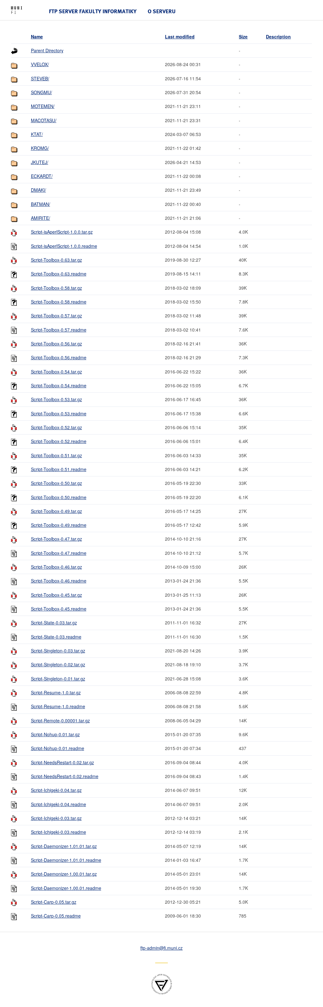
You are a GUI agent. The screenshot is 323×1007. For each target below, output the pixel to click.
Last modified (180, 36)
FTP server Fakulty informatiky (93, 11)
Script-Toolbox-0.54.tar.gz (56, 371)
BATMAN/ (40, 204)
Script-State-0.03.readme (56, 637)
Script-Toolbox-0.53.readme (58, 413)
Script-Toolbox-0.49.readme (58, 525)
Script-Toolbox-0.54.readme (58, 385)
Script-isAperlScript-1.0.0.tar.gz (62, 232)
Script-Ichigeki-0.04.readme (58, 804)
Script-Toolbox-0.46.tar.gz (56, 567)
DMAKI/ (38, 190)
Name (37, 36)
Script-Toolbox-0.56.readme (58, 357)
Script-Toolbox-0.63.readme (58, 273)
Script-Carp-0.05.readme (56, 916)
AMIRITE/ (40, 218)
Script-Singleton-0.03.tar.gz (58, 650)
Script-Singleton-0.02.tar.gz (58, 664)
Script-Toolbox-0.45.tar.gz (56, 595)
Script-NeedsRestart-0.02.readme (64, 776)
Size (243, 36)
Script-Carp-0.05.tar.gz (53, 902)
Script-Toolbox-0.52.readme (58, 441)
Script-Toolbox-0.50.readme (58, 497)
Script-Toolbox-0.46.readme (58, 580)
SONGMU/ (41, 92)
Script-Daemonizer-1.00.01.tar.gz (64, 874)
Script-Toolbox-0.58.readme (58, 302)
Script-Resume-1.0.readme (58, 706)
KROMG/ (40, 148)
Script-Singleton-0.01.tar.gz (58, 678)
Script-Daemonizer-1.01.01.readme (66, 860)
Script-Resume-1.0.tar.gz (56, 692)
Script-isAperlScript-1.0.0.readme (64, 246)
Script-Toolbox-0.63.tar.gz (56, 260)
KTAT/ (37, 134)
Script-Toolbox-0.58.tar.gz (56, 288)
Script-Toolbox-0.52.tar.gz (56, 427)
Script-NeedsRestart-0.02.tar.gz (62, 762)
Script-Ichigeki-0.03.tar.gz (56, 818)
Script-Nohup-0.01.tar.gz (55, 734)
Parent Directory (47, 50)
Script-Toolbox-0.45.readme (58, 609)
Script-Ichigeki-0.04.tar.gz (56, 790)
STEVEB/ (40, 78)
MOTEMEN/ (43, 106)
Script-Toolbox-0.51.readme (58, 469)
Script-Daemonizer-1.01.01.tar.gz (64, 846)
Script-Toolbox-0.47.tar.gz (56, 539)
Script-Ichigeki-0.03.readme (58, 832)
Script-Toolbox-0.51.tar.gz (56, 455)
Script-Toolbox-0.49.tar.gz (56, 511)
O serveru (162, 11)
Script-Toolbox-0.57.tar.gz (56, 315)
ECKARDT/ (42, 176)
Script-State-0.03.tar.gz (54, 622)
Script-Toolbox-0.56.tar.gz (56, 343)
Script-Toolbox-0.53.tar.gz (56, 399)
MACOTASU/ (43, 120)
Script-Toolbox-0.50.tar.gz (56, 483)
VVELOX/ (40, 64)
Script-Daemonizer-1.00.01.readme (66, 888)
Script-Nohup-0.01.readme (57, 748)
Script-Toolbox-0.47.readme (58, 553)
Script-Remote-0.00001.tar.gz (60, 720)
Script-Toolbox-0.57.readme (58, 330)
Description (278, 36)
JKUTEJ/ (39, 162)
